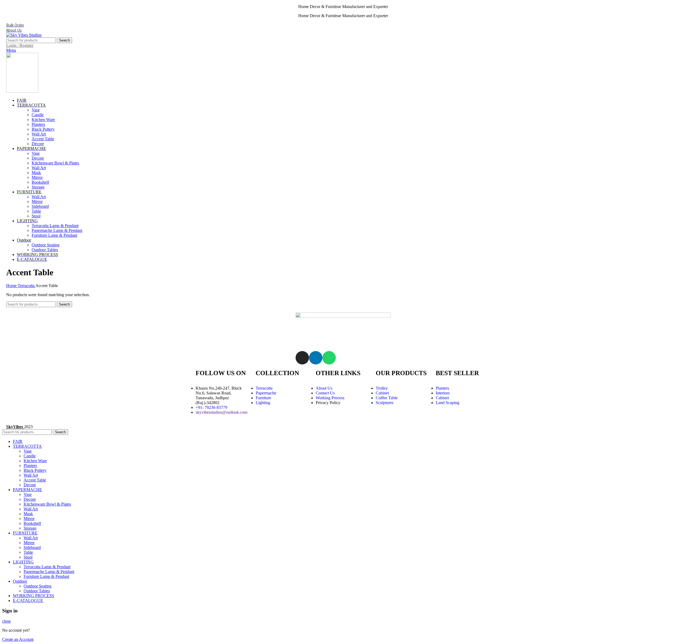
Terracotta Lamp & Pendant (55, 225)
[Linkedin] (315, 357)
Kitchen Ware (43, 119)
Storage (38, 187)
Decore (38, 143)
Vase (36, 110)
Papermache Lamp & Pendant (57, 230)
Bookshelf (40, 182)
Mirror (37, 177)
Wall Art (39, 134)
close (6, 621)
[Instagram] (302, 357)
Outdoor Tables (45, 249)
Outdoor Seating (45, 245)
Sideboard (40, 206)
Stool (36, 216)
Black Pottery (43, 129)
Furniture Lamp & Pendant (54, 235)
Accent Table (43, 139)
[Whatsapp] (329, 357)
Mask (36, 172)
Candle (38, 114)
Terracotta (26, 285)
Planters (38, 124)
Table (36, 211)
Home (12, 285)
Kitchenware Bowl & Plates (55, 163)
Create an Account (17, 639)
